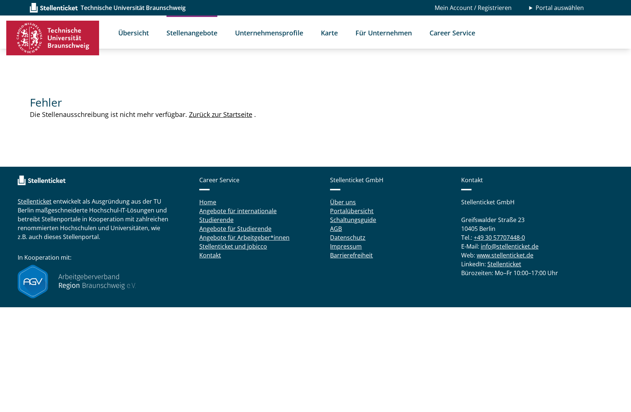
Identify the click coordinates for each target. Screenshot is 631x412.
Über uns (343, 202)
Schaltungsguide (353, 220)
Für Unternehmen (383, 32)
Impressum (346, 246)
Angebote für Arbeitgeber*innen (244, 237)
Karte (329, 32)
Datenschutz (347, 237)
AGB (336, 229)
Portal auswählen (560, 8)
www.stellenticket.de (505, 255)
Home (207, 202)
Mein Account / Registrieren (473, 8)
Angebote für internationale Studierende (238, 215)
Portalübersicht (352, 211)
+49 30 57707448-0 (499, 237)
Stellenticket (35, 201)
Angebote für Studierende (235, 229)
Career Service (452, 32)
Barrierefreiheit (351, 255)
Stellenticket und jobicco (233, 246)
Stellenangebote (191, 32)
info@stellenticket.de (510, 246)
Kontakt (210, 255)
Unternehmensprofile (269, 32)
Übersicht (133, 32)
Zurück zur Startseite (220, 114)
